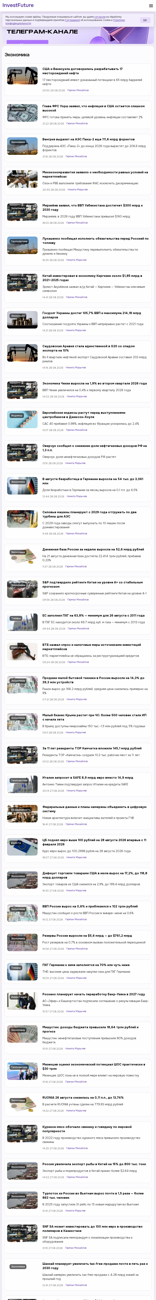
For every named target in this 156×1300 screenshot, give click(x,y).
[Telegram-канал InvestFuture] (78, 28)
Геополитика (19, 241)
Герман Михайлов (78, 90)
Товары (16, 71)
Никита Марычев (78, 189)
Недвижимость (20, 809)
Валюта (16, 843)
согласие (99, 17)
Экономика (18, 109)
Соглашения (72, 20)
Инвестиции (18, 278)
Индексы (16, 415)
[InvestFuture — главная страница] (18, 5)
